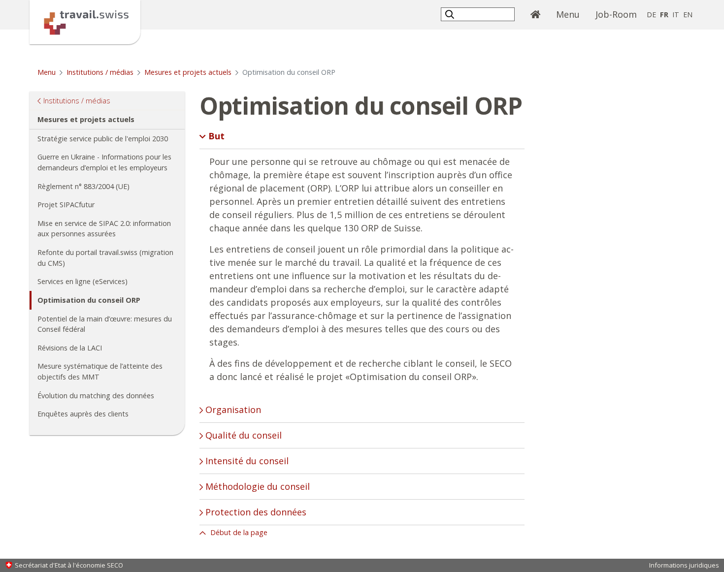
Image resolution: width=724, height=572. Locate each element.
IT (675, 14)
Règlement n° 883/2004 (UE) (83, 186)
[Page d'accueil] (85, 21)
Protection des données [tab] (254, 512)
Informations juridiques (684, 565)
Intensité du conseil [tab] (246, 461)
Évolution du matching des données (95, 395)
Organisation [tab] (232, 409)
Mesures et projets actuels (187, 72)
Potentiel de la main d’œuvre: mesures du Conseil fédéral (104, 324)
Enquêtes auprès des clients (83, 413)
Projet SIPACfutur (66, 204)
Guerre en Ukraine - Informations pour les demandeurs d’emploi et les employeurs (104, 162)
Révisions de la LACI (69, 347)
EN (687, 14)
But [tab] (215, 136)
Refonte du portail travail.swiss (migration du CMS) (105, 258)
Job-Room (616, 14)
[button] (451, 14)
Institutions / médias (99, 72)
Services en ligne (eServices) (82, 281)
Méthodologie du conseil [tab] (256, 486)
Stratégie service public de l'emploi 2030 (102, 138)
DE (651, 14)
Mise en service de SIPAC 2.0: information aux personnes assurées (104, 229)
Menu (572, 14)
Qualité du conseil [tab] (242, 435)
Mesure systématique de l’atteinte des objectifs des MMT (100, 371)
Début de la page (237, 532)
